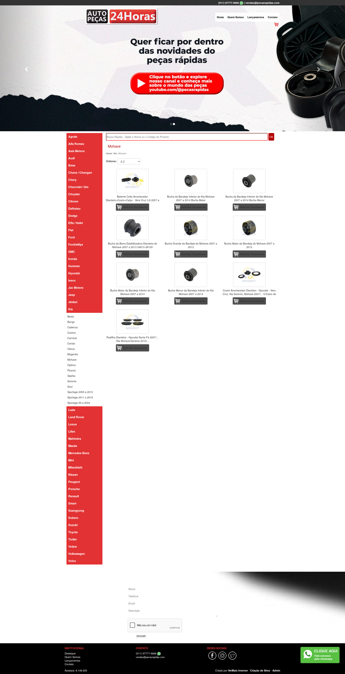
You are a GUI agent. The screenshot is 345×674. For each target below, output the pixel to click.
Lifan (71, 431)
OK (271, 137)
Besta (70, 316)
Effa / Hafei (75, 223)
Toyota (73, 532)
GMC (71, 252)
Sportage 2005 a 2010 (80, 392)
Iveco (72, 280)
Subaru (73, 518)
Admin (276, 670)
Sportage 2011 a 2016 (80, 397)
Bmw (71, 165)
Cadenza (72, 327)
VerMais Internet (238, 670)
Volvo (72, 561)
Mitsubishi (75, 467)
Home (220, 17)
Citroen (73, 201)
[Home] (122, 16)
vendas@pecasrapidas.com (262, 2)
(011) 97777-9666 (228, 2)
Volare (72, 546)
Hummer (74, 266)
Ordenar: (111, 161)
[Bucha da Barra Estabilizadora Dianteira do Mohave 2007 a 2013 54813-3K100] (132, 228)
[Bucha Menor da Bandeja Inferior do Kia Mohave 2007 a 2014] (190, 275)
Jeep (71, 295)
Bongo (71, 322)
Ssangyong (76, 510)
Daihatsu (74, 208)
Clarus (71, 349)
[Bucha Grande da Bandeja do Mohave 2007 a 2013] (190, 228)
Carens (71, 332)
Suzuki (73, 525)
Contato (273, 17)
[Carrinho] (276, 24)
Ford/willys (75, 244)
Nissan (73, 474)
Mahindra (74, 439)
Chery (72, 180)
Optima (71, 365)
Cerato (71, 343)
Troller (72, 539)
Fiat (70, 230)
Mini (71, 460)
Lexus (72, 424)
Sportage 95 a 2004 (78, 403)
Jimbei (72, 302)
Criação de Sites (260, 670)
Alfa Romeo (76, 144)
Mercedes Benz (78, 453)
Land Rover (76, 417)
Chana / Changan (80, 172)
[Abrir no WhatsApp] (241, 2)
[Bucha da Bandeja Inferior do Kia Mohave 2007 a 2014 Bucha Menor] (249, 181)
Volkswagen (76, 554)
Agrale (72, 136)
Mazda (72, 446)
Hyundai (74, 273)
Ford (71, 237)
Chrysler (74, 194)
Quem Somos (235, 17)
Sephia (71, 376)
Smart (72, 503)
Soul (69, 386)
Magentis (72, 354)
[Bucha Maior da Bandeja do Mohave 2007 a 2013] (249, 228)
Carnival (72, 338)
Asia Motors (76, 151)
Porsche (74, 489)
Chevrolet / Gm (78, 187)
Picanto (71, 370)
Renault (73, 496)
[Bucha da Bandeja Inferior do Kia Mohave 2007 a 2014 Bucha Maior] (190, 181)
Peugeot (74, 482)
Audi (71, 158)
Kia (70, 309)
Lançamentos (255, 17)
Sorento (71, 381)
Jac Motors (75, 287)
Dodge (72, 216)
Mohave (72, 359)
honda (72, 259)
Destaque (70, 653)
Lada (71, 410)
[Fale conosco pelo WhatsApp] (320, 655)
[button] (26, 68)
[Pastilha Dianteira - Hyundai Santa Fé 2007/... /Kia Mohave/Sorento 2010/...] (132, 322)
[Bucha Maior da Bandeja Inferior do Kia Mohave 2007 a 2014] (132, 275)
